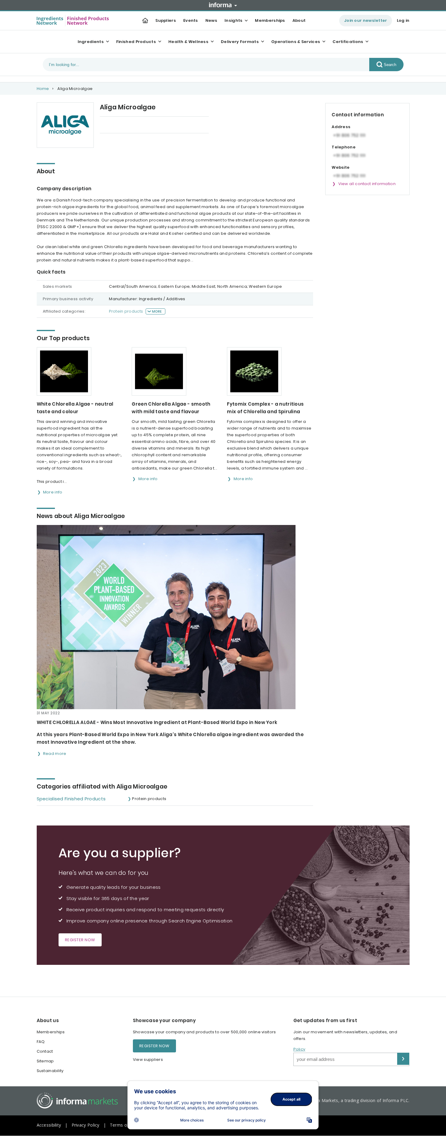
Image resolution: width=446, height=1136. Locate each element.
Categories (185, 125)
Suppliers (165, 20)
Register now (80, 940)
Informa (223, 4)
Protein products (126, 311)
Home (43, 88)
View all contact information (367, 184)
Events (190, 20)
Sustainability (50, 1071)
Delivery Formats (240, 42)
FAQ (41, 1042)
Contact (45, 1051)
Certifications (348, 42)
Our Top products (118, 125)
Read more (54, 753)
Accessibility (49, 1125)
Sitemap (45, 1061)
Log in (403, 20)
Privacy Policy (86, 1125)
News (211, 20)
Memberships (270, 20)
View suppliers (148, 1059)
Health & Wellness (188, 42)
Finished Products (136, 42)
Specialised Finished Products (71, 799)
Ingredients (91, 42)
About (299, 20)
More (157, 311)
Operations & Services (295, 42)
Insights (233, 20)
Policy (299, 1049)
